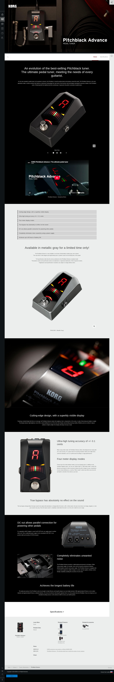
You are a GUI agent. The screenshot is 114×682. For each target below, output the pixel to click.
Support (2, 33)
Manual (35, 629)
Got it (12, 676)
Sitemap (110, 667)
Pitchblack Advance (35, 667)
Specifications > (57, 612)
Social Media (2, 674)
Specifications (104, 57)
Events (2, 28)
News (2, 668)
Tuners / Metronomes (24, 667)
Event (34, 624)
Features (2, 24)
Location (2, 671)
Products (2, 19)
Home (2, 14)
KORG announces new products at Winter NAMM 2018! (59, 649)
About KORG (2, 679)
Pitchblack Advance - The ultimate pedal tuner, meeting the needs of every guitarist (65, 651)
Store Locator (2, 38)
